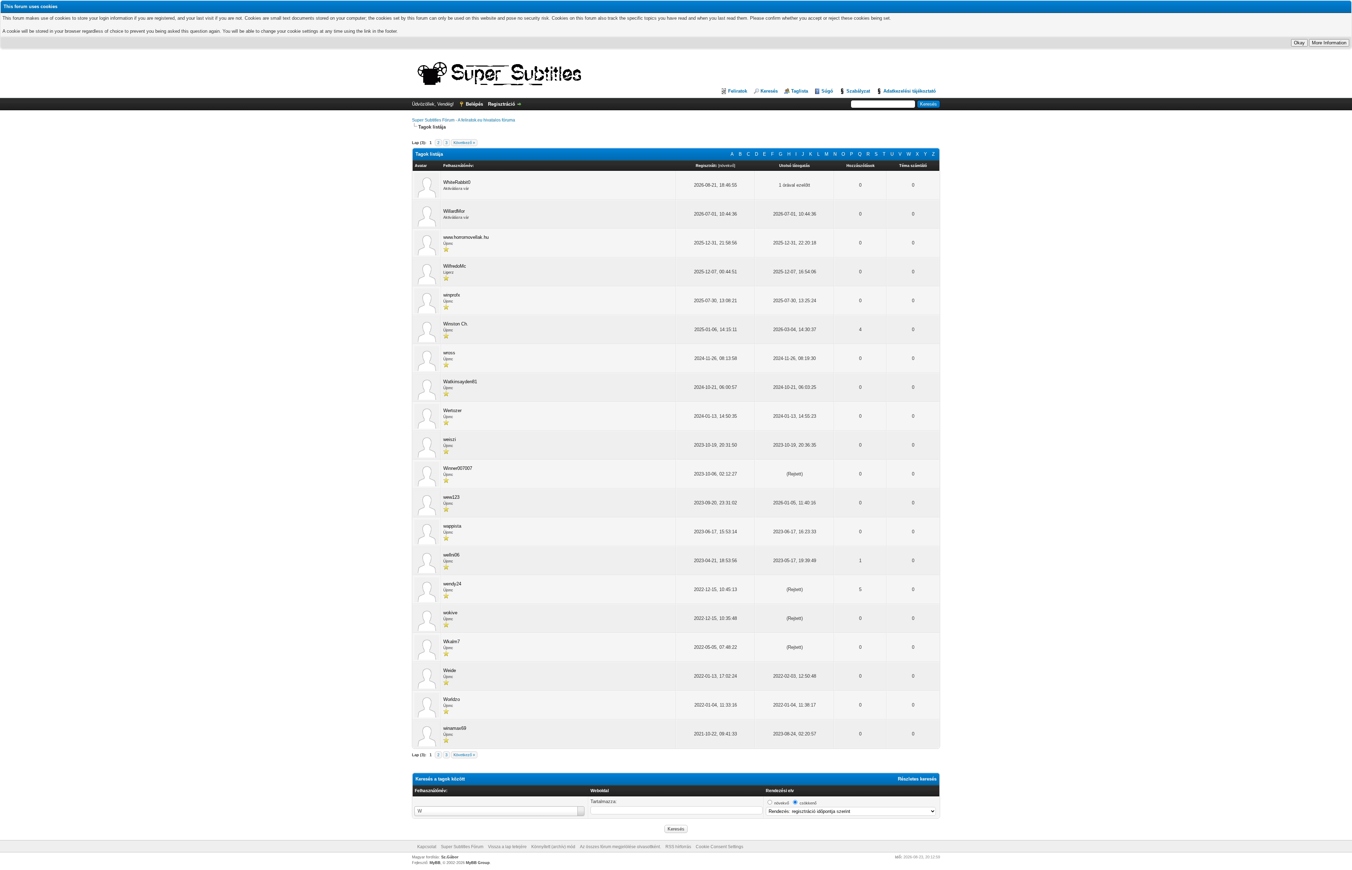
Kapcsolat (426, 846)
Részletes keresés (917, 779)
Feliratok (737, 91)
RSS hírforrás (678, 846)
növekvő (726, 165)
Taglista (799, 91)
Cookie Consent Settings (719, 846)
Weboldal (599, 790)
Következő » (464, 143)
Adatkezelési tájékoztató (909, 91)
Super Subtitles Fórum (462, 846)
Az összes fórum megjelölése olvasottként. (620, 846)
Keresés (769, 91)
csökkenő (808, 803)
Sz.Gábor (449, 857)
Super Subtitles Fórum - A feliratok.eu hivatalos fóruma (463, 120)
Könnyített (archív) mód (553, 846)
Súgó (827, 91)
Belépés (474, 104)
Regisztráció (501, 104)
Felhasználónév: (431, 790)
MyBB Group (478, 862)
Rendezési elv (780, 790)
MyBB (435, 862)
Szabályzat (858, 91)
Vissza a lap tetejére (507, 846)
